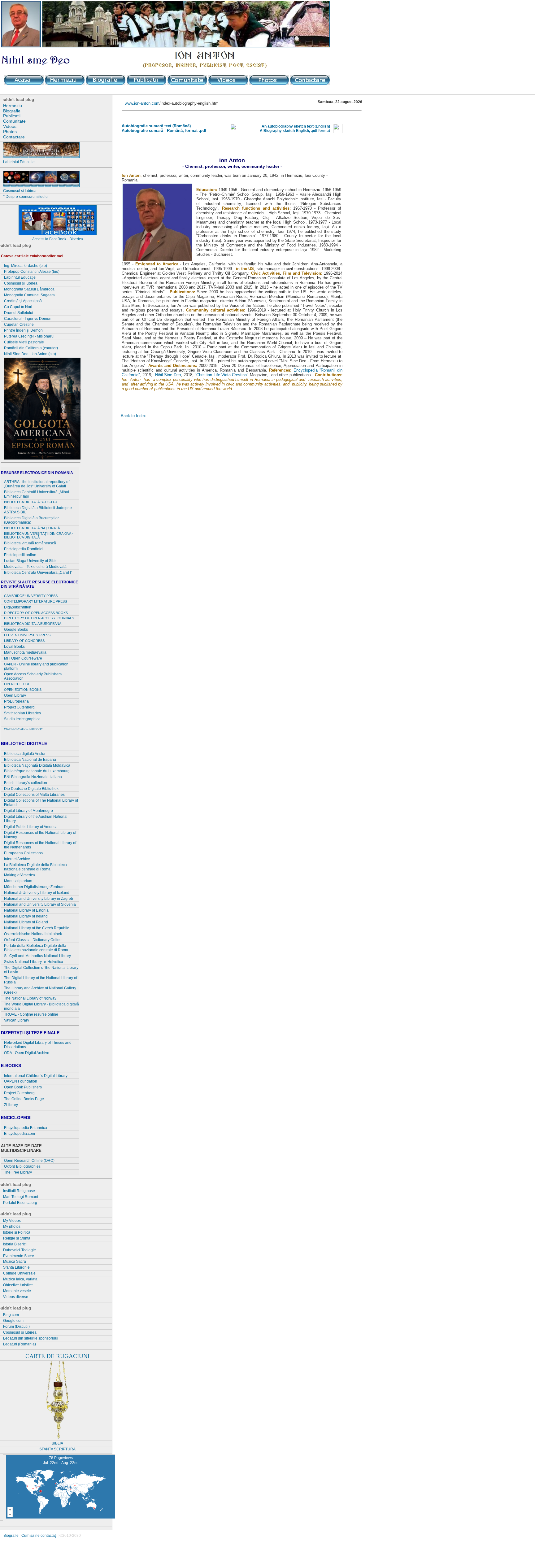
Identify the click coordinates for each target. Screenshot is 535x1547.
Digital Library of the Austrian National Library (35, 818)
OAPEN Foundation (20, 1081)
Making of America (19, 875)
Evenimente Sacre (18, 1256)
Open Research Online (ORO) (29, 1160)
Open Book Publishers (23, 1087)
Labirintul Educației (20, 277)
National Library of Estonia (26, 910)
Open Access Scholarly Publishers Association (33, 676)
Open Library (15, 695)
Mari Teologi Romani (20, 1197)
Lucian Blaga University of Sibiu (31, 561)
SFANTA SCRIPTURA (57, 1449)
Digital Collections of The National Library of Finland (41, 802)
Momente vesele (17, 1291)
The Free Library (18, 1172)
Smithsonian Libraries (22, 713)
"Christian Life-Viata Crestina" (221, 375)
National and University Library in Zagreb (38, 898)
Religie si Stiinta (16, 1238)
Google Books (16, 629)
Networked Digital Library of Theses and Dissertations (38, 1044)
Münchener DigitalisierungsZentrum (34, 887)
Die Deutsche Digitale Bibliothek (31, 789)
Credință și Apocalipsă (23, 301)
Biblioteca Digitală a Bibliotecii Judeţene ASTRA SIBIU (38, 510)
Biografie (11, 110)
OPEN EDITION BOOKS (22, 689)
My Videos (12, 1220)
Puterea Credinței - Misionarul (29, 336)
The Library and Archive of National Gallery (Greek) (40, 990)
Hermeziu (12, 105)
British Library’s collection (25, 783)
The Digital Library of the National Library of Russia (40, 980)
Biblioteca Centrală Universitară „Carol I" (38, 572)
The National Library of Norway (30, 998)
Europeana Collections (23, 853)
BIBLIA (57, 1443)
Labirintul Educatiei (19, 162)
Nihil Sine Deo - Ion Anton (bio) (30, 354)
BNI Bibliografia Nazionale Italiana (33, 777)
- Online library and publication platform (36, 666)
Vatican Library (16, 1020)
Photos (10, 131)
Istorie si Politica (16, 1232)
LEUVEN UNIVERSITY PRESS (27, 635)
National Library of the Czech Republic (36, 928)
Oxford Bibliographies (22, 1166)
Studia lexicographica (22, 719)
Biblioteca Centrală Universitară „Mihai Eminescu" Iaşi (36, 494)
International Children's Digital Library (35, 1076)
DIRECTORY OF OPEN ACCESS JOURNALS (39, 618)
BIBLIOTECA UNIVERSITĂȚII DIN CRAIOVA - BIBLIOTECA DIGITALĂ (38, 535)
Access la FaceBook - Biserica (57, 239)
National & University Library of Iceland (36, 893)
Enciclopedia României (23, 549)
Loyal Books (14, 646)
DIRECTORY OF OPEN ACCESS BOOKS (36, 613)
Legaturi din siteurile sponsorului (30, 1338)
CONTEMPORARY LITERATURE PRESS (35, 601)
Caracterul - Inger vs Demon (27, 318)
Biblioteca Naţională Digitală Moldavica (37, 765)
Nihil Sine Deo (168, 375)
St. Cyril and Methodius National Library (37, 956)
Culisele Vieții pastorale (24, 342)
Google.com (13, 1320)
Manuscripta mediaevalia (25, 652)
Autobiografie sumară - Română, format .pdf (164, 130)
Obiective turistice (18, 1285)
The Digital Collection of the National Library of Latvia (41, 969)
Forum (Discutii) (16, 1326)
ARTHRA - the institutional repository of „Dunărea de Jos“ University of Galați (36, 484)
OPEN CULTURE (17, 684)
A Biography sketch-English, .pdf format (295, 131)
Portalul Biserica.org (20, 1203)
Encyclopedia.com (19, 1133)
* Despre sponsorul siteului (26, 196)
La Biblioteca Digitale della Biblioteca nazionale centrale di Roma (35, 867)
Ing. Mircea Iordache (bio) (25, 266)
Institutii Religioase (19, 1191)
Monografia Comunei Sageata (29, 295)
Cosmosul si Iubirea (20, 191)
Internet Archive (17, 859)
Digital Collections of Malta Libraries (34, 794)
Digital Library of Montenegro (28, 810)
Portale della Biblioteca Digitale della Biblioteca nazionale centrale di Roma (36, 947)
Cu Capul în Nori (18, 307)
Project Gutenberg (19, 707)
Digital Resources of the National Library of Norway (40, 834)
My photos (11, 1226)
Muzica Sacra (14, 1261)
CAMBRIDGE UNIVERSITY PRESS (31, 596)
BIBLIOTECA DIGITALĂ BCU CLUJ (30, 502)
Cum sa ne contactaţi (39, 1535)
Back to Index (133, 415)
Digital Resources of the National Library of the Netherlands (40, 845)
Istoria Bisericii (15, 1244)
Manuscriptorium (18, 881)
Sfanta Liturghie (16, 1267)
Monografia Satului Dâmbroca (29, 289)
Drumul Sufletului (18, 313)
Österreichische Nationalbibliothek (33, 934)
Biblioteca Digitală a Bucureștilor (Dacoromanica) (31, 520)
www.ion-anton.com (142, 103)
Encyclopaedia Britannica (25, 1128)
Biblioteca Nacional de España (30, 759)
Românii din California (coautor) (31, 348)
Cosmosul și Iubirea (20, 1332)
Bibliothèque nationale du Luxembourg (37, 771)
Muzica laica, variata (20, 1279)
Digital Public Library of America (31, 827)
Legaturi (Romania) (19, 1344)
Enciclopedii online (20, 555)
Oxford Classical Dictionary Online (33, 940)
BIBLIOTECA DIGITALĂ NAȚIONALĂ (32, 528)
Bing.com (11, 1315)
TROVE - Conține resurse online (31, 1014)
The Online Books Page (24, 1099)
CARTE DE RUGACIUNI (57, 1356)
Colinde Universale (19, 1273)
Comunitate (14, 121)
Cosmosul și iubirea (20, 283)
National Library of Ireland (26, 916)
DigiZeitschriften (17, 607)
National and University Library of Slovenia (40, 904)
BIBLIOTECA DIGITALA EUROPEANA (32, 623)
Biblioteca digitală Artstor (25, 754)
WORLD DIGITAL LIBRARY (23, 728)
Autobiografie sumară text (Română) (156, 126)
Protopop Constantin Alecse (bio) (31, 271)
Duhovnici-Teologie (19, 1250)
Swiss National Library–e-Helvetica (33, 962)
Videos (9, 126)
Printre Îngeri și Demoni (24, 330)
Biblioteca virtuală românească (30, 543)
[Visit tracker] (56, 1452)
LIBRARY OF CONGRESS (24, 641)
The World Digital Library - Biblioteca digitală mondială (41, 1006)
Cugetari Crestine (19, 324)
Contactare (14, 136)
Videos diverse (15, 1297)
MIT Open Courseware (23, 658)
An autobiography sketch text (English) (296, 126)
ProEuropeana (16, 701)
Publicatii (11, 115)
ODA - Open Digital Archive (26, 1053)
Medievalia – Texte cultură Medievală (35, 566)
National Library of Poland (26, 922)
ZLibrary (11, 1105)
